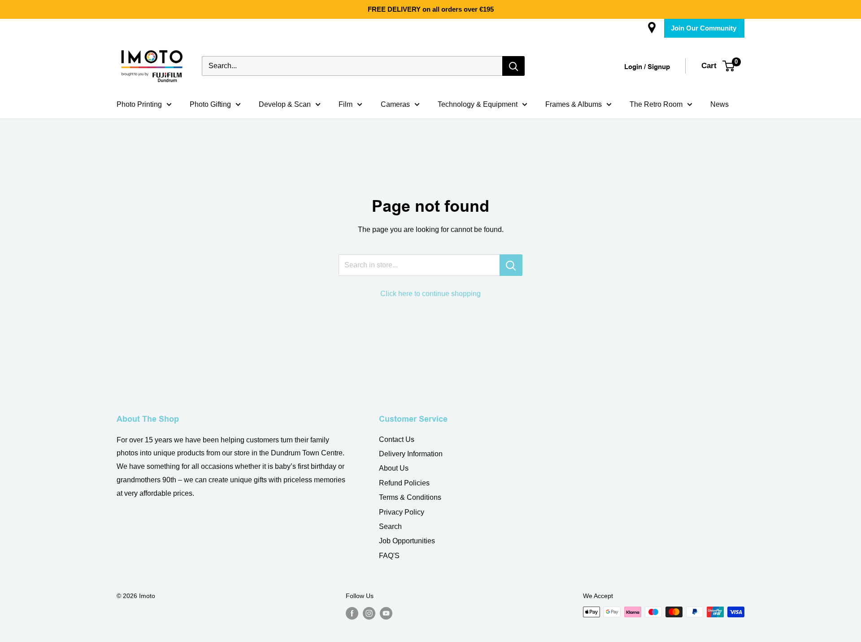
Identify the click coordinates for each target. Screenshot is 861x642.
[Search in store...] (511, 265)
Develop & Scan (285, 104)
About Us (394, 468)
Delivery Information (411, 454)
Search (390, 526)
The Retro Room (656, 104)
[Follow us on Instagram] (369, 613)
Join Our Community (703, 28)
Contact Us (396, 439)
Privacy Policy (401, 512)
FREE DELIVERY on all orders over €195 (431, 9)
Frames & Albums (573, 104)
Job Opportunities (407, 541)
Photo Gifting (210, 104)
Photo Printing (139, 104)
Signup (659, 67)
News (719, 104)
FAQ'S (389, 555)
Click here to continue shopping (430, 293)
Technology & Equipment (477, 104)
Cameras (395, 104)
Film (345, 104)
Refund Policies (404, 483)
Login (633, 67)
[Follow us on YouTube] (386, 613)
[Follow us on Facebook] (352, 613)
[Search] (513, 66)
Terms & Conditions (410, 497)
